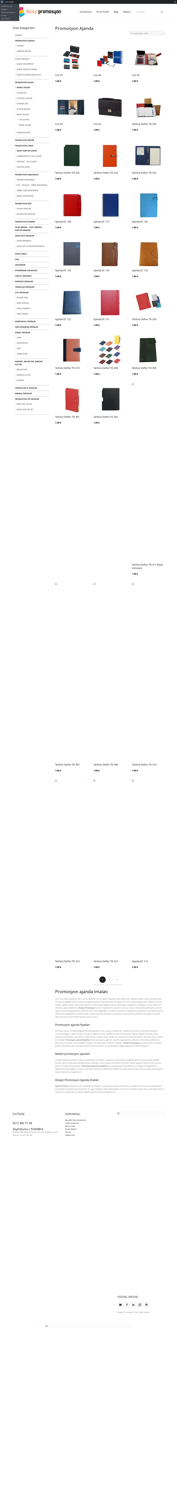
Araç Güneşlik (23, 308)
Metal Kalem (23, 114)
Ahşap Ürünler (22, 59)
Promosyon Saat (23, 203)
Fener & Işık (22, 354)
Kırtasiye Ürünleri (24, 281)
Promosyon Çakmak (25, 221)
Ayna (19, 337)
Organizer (20, 265)
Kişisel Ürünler (22, 332)
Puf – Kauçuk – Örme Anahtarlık (32, 185)
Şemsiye (18, 35)
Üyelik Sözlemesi (72, 1123)
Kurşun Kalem (23, 132)
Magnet (20, 380)
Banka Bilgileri (71, 1129)
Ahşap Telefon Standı (27, 69)
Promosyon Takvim (24, 140)
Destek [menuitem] (4, 15)
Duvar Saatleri (24, 208)
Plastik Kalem (23, 109)
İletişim (68, 1132)
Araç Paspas (22, 314)
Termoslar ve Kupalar (26, 388)
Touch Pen (24, 119)
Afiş (17, 259)
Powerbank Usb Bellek (26, 270)
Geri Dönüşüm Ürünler (26, 327)
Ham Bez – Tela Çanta (27, 161)
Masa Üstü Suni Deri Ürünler (30, 246)
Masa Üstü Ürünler (24, 236)
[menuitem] (2, 2)
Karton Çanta (23, 167)
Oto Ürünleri (22, 292)
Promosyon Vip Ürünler (27, 399)
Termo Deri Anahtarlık (27, 190)
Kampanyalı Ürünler (25, 321)
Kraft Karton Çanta (27, 150)
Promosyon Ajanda (25, 41)
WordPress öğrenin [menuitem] (8, 12)
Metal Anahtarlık (25, 196)
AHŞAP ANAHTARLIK (25, 64)
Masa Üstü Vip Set (25, 409)
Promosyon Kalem (24, 82)
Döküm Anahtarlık (26, 179)
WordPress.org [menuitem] (6, 6)
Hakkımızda (70, 1135)
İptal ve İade (70, 1126)
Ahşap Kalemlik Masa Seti (29, 74)
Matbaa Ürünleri (23, 393)
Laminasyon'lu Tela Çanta (29, 156)
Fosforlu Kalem (24, 98)
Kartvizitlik (22, 343)
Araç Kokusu (23, 303)
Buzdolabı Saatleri (26, 214)
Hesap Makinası (24, 241)
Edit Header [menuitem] (9, 2)
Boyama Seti (22, 103)
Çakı (19, 348)
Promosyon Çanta (24, 145)
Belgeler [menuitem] (4, 9)
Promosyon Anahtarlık (27, 174)
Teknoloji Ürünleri (24, 287)
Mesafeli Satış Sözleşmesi (75, 1120)
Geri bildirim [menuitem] (5, 19)
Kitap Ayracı (21, 254)
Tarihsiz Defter (24, 51)
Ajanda (20, 46)
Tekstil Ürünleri (23, 276)
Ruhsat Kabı (22, 297)
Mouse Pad (22, 369)
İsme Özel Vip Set (24, 404)
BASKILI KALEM (23, 87)
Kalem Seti (21, 93)
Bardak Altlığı (24, 375)
